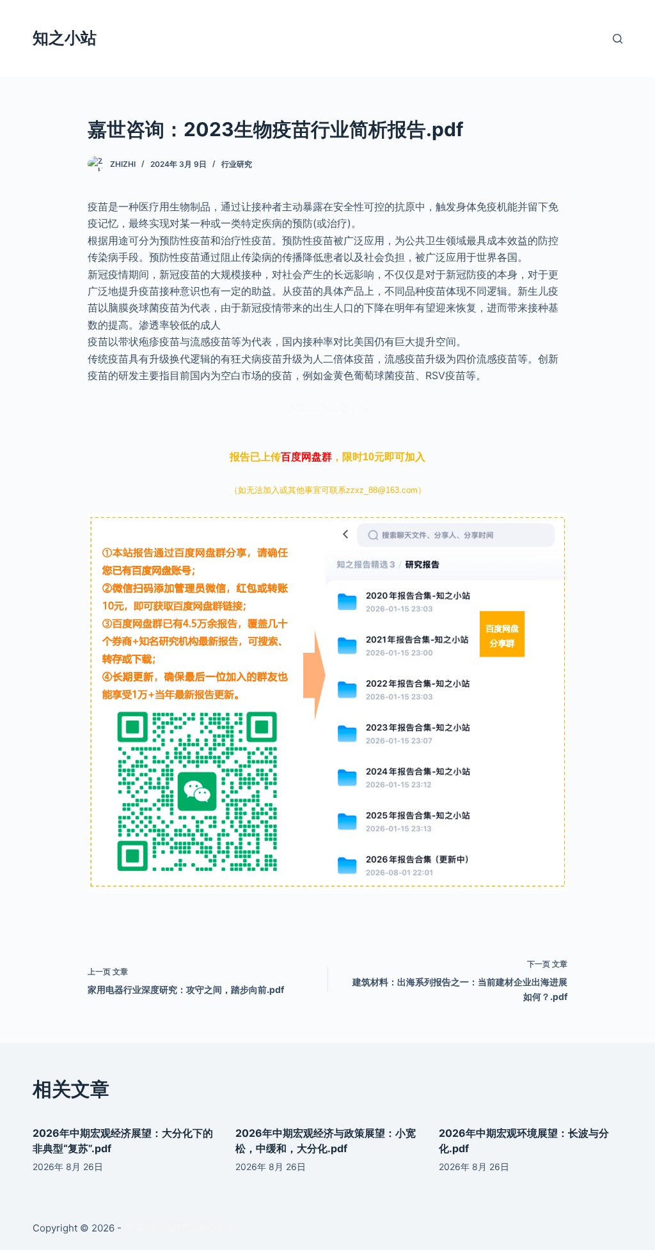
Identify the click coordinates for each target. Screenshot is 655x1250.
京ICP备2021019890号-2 (178, 1228)
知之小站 (65, 37)
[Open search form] (617, 38)
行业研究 (236, 164)
